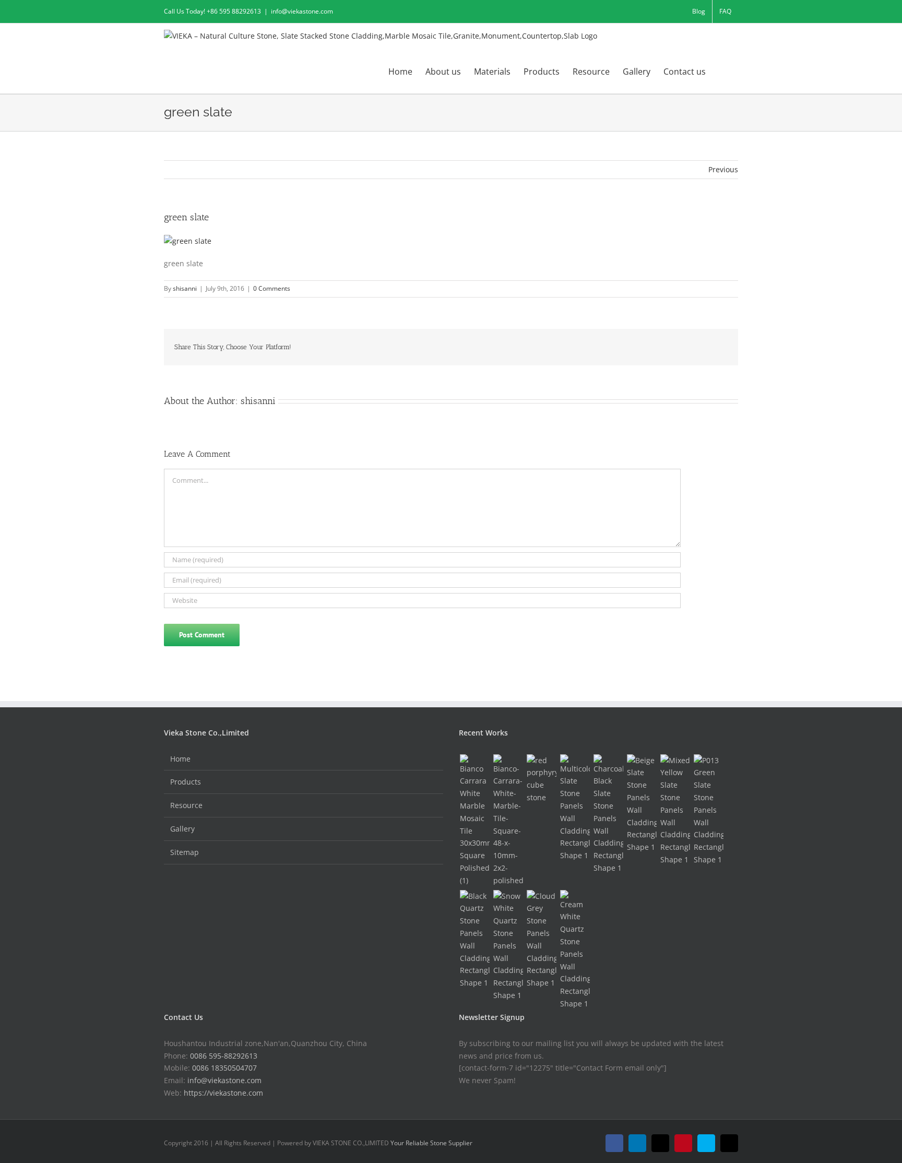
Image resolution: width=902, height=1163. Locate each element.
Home (180, 759)
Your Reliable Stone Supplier (431, 1142)
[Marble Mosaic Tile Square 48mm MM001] (508, 820)
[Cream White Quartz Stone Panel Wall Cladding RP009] (574, 950)
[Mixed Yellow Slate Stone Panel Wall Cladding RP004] (675, 810)
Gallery (182, 829)
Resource (186, 805)
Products (185, 782)
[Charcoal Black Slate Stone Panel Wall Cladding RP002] (608, 814)
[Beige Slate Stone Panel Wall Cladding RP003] (641, 804)
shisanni (185, 288)
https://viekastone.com (223, 1093)
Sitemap (184, 852)
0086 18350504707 (224, 1068)
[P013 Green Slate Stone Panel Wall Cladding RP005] (708, 810)
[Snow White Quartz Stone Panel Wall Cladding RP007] (508, 945)
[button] (722, 71)
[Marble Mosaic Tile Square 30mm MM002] (474, 820)
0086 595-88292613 (223, 1056)
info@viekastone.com (302, 11)
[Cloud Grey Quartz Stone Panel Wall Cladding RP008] (541, 939)
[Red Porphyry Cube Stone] (541, 779)
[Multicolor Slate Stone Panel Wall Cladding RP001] (574, 808)
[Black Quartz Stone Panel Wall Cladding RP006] (474, 939)
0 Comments (271, 288)
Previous (723, 169)
